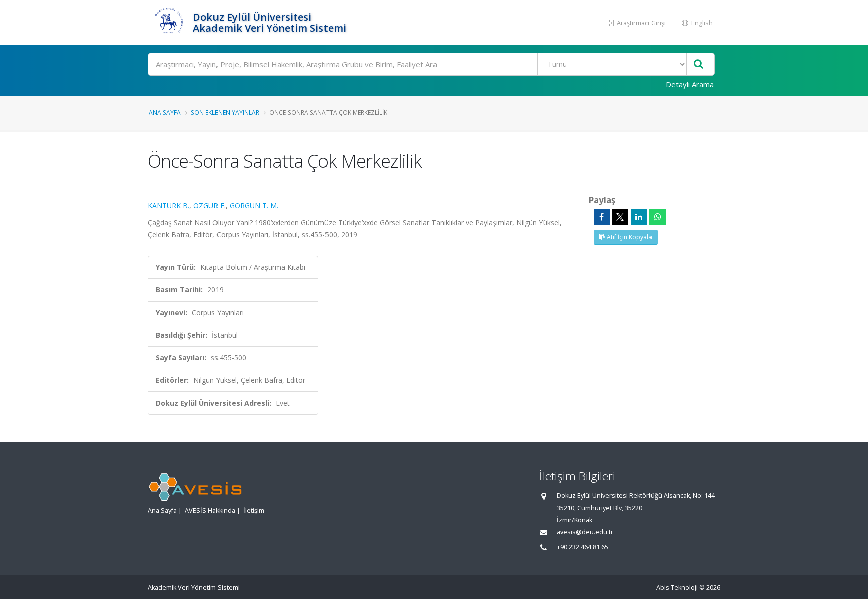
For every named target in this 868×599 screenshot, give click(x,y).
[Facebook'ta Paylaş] (602, 217)
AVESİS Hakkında (210, 510)
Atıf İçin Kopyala (628, 237)
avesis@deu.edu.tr (585, 532)
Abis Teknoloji (677, 587)
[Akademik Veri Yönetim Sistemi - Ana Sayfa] (169, 22)
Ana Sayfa (165, 112)
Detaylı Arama (690, 84)
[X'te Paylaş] (620, 217)
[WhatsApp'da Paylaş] (657, 217)
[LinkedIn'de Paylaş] (639, 217)
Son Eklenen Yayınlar (225, 112)
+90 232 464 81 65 (582, 547)
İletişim (253, 510)
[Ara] (698, 64)
